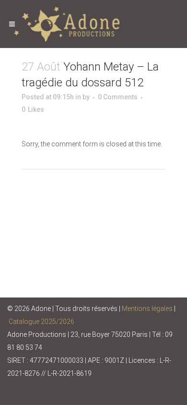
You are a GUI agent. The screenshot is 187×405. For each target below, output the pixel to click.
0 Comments (118, 97)
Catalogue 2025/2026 (41, 321)
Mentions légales (147, 308)
